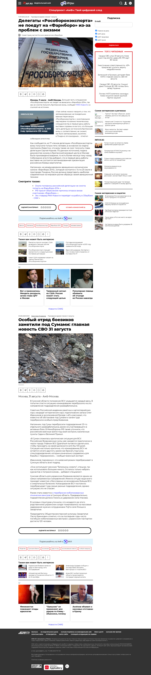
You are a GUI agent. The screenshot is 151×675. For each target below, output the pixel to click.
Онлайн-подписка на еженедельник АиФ (76, 632)
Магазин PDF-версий (113, 632)
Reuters (21, 384)
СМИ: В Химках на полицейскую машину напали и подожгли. (117, 203)
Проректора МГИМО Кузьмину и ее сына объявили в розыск (117, 151)
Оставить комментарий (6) (75, 207)
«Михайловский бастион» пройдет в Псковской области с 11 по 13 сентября (41, 575)
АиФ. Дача (101, 34)
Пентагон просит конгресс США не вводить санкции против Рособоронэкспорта (40, 244)
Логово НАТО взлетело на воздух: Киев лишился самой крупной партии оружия (113, 96)
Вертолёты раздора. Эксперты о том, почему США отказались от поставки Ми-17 (77, 252)
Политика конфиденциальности (41, 659)
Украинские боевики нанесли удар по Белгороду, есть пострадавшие (40, 567)
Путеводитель (51, 634)
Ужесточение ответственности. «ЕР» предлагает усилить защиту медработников (114, 67)
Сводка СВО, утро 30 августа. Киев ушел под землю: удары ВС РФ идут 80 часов (113, 58)
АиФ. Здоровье (103, 37)
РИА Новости (23, 89)
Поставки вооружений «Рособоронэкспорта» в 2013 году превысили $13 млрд (78, 244)
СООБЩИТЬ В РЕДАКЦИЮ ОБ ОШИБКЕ (83, 634)
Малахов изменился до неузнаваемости (112, 167)
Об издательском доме (49, 632)
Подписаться (114, 45)
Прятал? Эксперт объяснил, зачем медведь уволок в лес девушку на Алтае (117, 115)
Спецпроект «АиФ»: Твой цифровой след (75, 10)
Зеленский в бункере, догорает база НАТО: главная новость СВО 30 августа (114, 77)
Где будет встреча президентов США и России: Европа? (118, 211)
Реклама (34, 632)
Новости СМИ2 (55, 309)
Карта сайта (63, 634)
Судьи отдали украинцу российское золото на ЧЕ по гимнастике (117, 159)
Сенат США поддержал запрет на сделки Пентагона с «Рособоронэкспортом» (41, 259)
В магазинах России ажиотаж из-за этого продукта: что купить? (118, 196)
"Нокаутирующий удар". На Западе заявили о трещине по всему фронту (117, 182)
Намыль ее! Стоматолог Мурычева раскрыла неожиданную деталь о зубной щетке (117, 123)
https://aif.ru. (38, 656)
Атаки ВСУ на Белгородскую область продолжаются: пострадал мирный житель (76, 575)
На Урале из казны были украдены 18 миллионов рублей (118, 225)
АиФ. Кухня (101, 40)
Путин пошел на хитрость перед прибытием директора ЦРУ (116, 143)
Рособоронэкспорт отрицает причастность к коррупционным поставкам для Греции (41, 252)
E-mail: (98, 21)
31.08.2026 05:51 (23, 316)
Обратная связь (37, 634)
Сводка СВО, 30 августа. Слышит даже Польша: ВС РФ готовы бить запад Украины (113, 86)
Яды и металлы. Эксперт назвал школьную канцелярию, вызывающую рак (116, 131)
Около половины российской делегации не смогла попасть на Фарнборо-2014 (59, 187)
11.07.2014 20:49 (23, 17)
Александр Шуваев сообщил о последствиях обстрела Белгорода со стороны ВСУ (77, 567)
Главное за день (103, 31)
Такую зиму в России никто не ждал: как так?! (118, 218)
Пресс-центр (98, 632)
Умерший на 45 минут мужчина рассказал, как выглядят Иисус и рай (118, 175)
